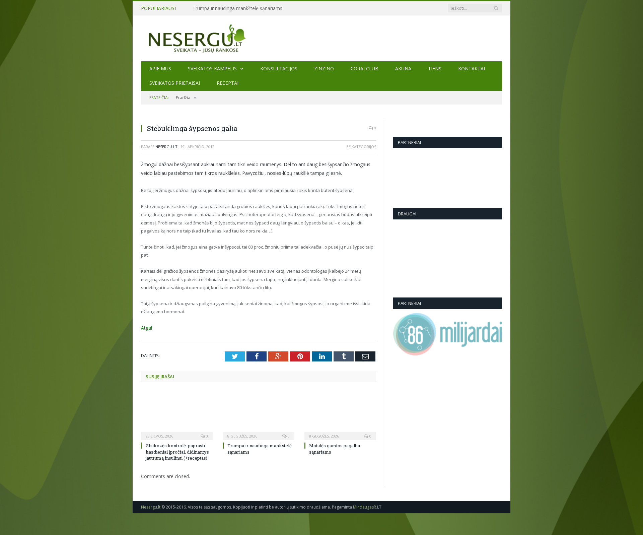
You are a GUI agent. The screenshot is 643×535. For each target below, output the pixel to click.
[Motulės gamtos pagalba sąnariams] (340, 414)
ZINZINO (324, 68)
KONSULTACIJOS (278, 68)
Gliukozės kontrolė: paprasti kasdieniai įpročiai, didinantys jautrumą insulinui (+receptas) (177, 451)
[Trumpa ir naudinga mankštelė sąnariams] (258, 414)
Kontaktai (471, 68)
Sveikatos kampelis (212, 68)
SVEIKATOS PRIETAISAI (174, 83)
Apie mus (160, 68)
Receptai (227, 83)
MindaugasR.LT (367, 506)
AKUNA (403, 68)
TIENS (434, 68)
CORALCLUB (364, 68)
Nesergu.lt (166, 146)
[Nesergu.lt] (321, 38)
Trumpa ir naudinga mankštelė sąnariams (237, 8)
